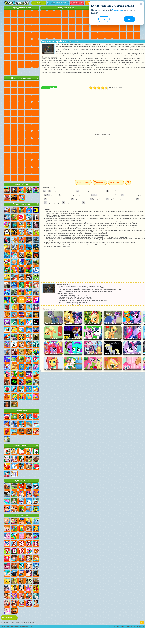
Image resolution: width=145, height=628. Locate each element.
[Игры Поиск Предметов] (14, 292)
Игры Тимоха (14, 170)
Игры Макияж (79, 28)
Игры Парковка (7, 13)
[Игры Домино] (14, 459)
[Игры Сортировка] (7, 359)
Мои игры (101, 182)
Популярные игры (21, 204)
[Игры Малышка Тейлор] (14, 558)
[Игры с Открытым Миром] (36, 292)
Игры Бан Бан (21, 156)
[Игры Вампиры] (14, 352)
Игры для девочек (65, 8)
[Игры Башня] (36, 329)
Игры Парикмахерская (72, 21)
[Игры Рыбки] (36, 493)
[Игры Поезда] (14, 247)
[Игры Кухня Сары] (28, 558)
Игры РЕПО (7, 178)
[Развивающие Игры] (21, 521)
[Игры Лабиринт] (36, 344)
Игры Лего (14, 98)
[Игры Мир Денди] (36, 190)
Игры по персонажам (21, 78)
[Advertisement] (91, 389)
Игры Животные (21, 480)
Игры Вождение (28, 57)
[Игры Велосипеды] (28, 416)
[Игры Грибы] (14, 404)
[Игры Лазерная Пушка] (36, 277)
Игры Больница (57, 28)
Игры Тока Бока (14, 149)
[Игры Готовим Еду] (28, 595)
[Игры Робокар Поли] (36, 566)
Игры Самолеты (14, 57)
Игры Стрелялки (21, 50)
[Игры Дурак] (7, 451)
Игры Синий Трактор (21, 127)
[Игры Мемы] (21, 352)
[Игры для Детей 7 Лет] (7, 551)
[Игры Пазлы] (36, 528)
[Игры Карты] (21, 451)
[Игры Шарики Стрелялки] (28, 210)
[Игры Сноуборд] (7, 424)
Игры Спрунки (35, 163)
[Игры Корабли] (36, 240)
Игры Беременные (43, 28)
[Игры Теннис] (36, 416)
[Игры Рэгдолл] (21, 367)
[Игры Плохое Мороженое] (7, 232)
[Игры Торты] (7, 307)
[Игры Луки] (21, 232)
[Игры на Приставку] (28, 374)
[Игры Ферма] (28, 284)
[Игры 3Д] (36, 269)
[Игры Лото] (28, 466)
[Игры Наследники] (28, 573)
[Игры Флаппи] (7, 329)
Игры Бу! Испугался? (35, 170)
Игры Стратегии (21, 13)
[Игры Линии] (21, 292)
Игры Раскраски (43, 21)
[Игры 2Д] (7, 277)
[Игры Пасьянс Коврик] (21, 459)
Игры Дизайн (57, 35)
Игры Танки (28, 13)
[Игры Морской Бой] (7, 255)
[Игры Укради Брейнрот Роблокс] (28, 190)
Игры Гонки (28, 28)
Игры (38, 3)
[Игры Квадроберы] (28, 431)
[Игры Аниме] (36, 595)
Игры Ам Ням (35, 98)
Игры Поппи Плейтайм (28, 178)
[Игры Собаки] (14, 493)
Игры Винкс (79, 35)
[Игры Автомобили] (14, 210)
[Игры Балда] (21, 344)
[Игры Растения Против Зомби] (14, 299)
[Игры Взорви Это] (28, 217)
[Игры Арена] (14, 240)
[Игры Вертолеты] (21, 240)
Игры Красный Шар (21, 91)
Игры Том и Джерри (7, 127)
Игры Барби (65, 13)
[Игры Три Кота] (36, 551)
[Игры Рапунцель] (28, 528)
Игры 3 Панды (14, 105)
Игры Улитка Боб (14, 91)
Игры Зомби (35, 13)
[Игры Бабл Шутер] (28, 329)
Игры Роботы (7, 35)
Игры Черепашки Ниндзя (21, 120)
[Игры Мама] (36, 603)
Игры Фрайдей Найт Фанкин (28, 156)
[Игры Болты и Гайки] (14, 367)
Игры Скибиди (35, 156)
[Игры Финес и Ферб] (7, 573)
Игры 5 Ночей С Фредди (7, 91)
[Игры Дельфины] (7, 501)
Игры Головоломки (108, 35)
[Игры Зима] (21, 329)
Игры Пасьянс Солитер (94, 28)
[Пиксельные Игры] (7, 269)
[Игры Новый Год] (36, 284)
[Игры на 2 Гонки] (28, 232)
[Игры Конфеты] (14, 536)
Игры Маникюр (65, 28)
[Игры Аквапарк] (7, 225)
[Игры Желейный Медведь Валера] (7, 558)
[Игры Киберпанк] (28, 255)
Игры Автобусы (35, 42)
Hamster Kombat (14, 163)
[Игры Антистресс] (21, 322)
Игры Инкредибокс (7, 170)
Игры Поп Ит (115, 28)
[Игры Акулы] (28, 486)
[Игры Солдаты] (21, 277)
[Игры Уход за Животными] (21, 493)
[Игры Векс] (14, 344)
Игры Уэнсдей (14, 156)
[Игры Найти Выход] (14, 225)
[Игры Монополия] (7, 474)
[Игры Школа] (14, 374)
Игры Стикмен (7, 28)
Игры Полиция (14, 35)
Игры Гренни (7, 141)
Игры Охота (28, 50)
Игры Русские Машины (21, 42)
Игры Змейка (101, 35)
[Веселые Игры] (14, 610)
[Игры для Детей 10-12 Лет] (21, 551)
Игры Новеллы (50, 28)
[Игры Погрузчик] (14, 232)
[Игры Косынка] (28, 451)
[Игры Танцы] (14, 595)
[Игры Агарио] (21, 217)
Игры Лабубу (21, 178)
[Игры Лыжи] (14, 424)
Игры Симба (28, 149)
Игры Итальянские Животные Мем (14, 178)
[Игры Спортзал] (36, 431)
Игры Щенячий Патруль (21, 84)
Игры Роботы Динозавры (21, 35)
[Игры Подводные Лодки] (28, 247)
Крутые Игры (123, 35)
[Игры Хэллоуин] (36, 255)
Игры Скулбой (35, 141)
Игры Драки (21, 28)
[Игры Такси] (7, 247)
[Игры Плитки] (7, 367)
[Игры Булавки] (36, 389)
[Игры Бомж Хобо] (14, 588)
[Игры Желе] (7, 396)
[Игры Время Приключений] (21, 573)
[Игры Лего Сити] (36, 247)
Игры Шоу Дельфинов (7, 105)
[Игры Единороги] (28, 493)
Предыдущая (84, 182)
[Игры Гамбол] (21, 566)
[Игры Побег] (36, 217)
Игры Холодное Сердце (57, 21)
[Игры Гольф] (14, 416)
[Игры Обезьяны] (36, 501)
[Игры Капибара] (28, 508)
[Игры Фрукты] (7, 389)
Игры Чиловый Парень (21, 170)
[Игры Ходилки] (28, 322)
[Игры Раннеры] (28, 314)
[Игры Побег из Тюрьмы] (28, 367)
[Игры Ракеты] (14, 322)
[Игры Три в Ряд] (7, 292)
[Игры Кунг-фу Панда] (28, 581)
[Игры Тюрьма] (7, 404)
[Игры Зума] (28, 269)
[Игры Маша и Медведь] (14, 521)
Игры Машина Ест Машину (7, 42)
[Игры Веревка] (28, 389)
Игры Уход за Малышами (50, 35)
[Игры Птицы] (7, 493)
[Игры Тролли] (7, 566)
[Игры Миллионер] (21, 314)
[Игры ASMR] (36, 367)
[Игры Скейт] (28, 424)
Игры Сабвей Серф (21, 98)
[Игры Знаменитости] (7, 610)
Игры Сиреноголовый (35, 127)
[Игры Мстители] (7, 588)
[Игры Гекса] (7, 374)
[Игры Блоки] (28, 292)
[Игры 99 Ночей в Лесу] (14, 190)
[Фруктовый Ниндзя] (14, 217)
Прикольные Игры (123, 28)
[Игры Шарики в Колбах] (14, 359)
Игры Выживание (28, 35)
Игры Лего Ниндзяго (35, 84)
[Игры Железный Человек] (36, 581)
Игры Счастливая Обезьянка (35, 120)
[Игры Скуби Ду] (21, 581)
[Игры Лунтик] (7, 536)
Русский (9, 617)
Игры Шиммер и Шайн (28, 120)
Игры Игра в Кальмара (21, 134)
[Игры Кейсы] (28, 381)
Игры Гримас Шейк (7, 163)
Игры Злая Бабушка (7, 98)
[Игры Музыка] (36, 299)
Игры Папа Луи (86, 21)
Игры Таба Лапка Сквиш (86, 35)
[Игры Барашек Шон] (14, 573)
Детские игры (21, 515)
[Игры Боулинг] (7, 416)
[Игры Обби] (21, 190)
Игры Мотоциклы (35, 21)
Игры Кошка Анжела (50, 21)
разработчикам (138, 626)
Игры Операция (72, 28)
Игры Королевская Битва (7, 21)
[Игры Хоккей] (21, 424)
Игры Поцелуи (79, 21)
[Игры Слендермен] (36, 225)
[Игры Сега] (14, 284)
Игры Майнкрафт (14, 21)
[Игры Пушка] (7, 337)
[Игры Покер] (7, 459)
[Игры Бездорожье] (28, 240)
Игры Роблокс (21, 184)
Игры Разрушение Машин (7, 71)
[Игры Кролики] (21, 501)
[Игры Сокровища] (28, 299)
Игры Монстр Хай (79, 13)
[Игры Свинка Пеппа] (21, 536)
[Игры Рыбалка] (28, 262)
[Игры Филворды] (36, 307)
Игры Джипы (35, 50)
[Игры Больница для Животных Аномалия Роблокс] (14, 197)
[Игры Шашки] (36, 459)
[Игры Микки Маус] (21, 588)
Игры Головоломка (35, 149)
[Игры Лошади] (7, 486)
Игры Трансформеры (28, 163)
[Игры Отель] (21, 381)
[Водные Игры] (28, 396)
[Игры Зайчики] (14, 501)
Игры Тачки (21, 105)
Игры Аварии (28, 21)
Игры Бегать (14, 50)
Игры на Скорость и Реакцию (137, 28)
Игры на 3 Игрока (115, 35)
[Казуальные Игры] (7, 344)
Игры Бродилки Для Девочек (86, 13)
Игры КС (14, 64)
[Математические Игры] (21, 528)
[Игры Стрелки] (21, 396)
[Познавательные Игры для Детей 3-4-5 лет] (28, 521)
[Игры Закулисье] (36, 337)
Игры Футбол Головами (21, 57)
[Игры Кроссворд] (21, 262)
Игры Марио (21, 113)
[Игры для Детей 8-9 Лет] (14, 551)
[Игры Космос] (7, 240)
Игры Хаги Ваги (14, 141)
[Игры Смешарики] (36, 521)
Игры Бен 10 (7, 120)
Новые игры (77, 3)
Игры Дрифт (28, 42)
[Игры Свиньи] (14, 486)
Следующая (114, 182)
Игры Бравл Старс (14, 134)
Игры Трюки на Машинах (94, 35)
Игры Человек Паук (28, 113)
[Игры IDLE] (21, 389)
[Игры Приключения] (36, 232)
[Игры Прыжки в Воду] (36, 424)
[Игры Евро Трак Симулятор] (21, 307)
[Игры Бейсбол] (7, 439)
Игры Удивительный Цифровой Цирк (21, 163)
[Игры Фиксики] (36, 558)
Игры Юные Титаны (14, 127)
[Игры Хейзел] (7, 528)
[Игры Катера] (14, 277)
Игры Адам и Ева (14, 120)
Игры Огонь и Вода (57, 13)
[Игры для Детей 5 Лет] (28, 543)
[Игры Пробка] (14, 396)
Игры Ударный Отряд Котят (14, 113)
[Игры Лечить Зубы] (14, 603)
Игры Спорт (21, 411)
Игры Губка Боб (14, 84)
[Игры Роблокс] (7, 190)
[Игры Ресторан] (7, 595)
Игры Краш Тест (28, 64)
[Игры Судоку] (14, 466)
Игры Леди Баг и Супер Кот (35, 91)
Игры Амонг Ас (7, 134)
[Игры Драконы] (21, 486)
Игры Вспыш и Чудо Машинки (28, 105)
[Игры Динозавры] (21, 508)
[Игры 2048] (21, 299)
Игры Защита (137, 35)
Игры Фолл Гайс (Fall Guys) (28, 127)
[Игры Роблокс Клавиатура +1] (21, 197)
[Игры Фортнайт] (21, 255)
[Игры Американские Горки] (14, 314)
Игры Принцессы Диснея (86, 28)
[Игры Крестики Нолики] (14, 474)
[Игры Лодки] (21, 247)
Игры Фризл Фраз (35, 113)
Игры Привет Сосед (28, 141)
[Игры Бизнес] (28, 307)
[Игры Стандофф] (7, 381)
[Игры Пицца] (36, 588)
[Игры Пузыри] (36, 536)
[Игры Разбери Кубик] (14, 262)
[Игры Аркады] (36, 210)
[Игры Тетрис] (7, 299)
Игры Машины (21, 21)
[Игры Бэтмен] (36, 573)
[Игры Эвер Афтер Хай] (28, 603)
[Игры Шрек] (14, 581)
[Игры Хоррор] (36, 322)
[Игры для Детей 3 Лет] (14, 543)
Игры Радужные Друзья (7, 149)
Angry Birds (28, 98)
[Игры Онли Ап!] (7, 352)
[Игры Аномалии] (14, 381)
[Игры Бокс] (7, 431)
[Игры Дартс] (21, 431)
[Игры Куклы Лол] (21, 603)
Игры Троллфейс (28, 91)
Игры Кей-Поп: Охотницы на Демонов (35, 178)
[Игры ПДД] (28, 225)
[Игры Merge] (36, 352)
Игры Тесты (72, 13)
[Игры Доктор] (14, 255)
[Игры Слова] (14, 329)
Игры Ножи (108, 28)
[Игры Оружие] (7, 284)
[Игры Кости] (36, 466)
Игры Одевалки (65, 21)
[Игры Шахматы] (28, 459)
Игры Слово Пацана (7, 156)
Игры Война (35, 57)
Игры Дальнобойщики (7, 64)
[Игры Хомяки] (7, 508)
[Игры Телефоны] (28, 359)
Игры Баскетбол (130, 35)
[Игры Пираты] (28, 277)
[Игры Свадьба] (7, 603)
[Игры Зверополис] (14, 566)
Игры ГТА (14, 42)
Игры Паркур (7, 57)
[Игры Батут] (14, 431)
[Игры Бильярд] (21, 416)
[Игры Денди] (36, 314)
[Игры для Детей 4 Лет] (21, 543)
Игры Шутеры (7, 50)
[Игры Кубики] (7, 262)
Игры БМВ (21, 64)
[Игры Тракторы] (36, 262)
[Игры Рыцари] (28, 352)
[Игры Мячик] (7, 314)
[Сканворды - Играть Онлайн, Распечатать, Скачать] (28, 337)
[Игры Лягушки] (36, 508)
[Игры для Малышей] (7, 521)
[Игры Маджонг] (14, 451)
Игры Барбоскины (7, 113)
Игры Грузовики (14, 28)
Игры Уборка (65, 35)
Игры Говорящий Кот (28, 84)
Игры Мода (43, 35)
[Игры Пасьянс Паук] (36, 451)
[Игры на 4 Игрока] (21, 210)
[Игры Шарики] (14, 269)
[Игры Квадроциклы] (14, 337)
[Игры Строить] (21, 374)
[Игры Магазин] (28, 588)
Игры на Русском (101, 28)
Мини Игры (130, 28)
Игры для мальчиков (58, 3)
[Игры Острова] (21, 359)
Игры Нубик (21, 141)
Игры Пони (43, 13)
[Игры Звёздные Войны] (21, 284)
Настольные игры (21, 445)
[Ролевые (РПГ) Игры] (7, 217)
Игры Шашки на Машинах (14, 71)
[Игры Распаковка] (36, 396)
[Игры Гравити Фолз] (28, 566)
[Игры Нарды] (7, 466)
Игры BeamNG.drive (35, 64)
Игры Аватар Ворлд (21, 149)
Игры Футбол (14, 13)
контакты (112, 626)
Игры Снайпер (35, 28)
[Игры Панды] (36, 486)
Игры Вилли (7, 84)
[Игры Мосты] (36, 374)
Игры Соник (35, 105)
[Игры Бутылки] (14, 389)
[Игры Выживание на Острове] (36, 381)
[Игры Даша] (28, 536)
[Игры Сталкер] (21, 337)
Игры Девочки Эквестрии (50, 13)
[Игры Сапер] (21, 466)
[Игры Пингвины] (28, 501)
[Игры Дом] (21, 595)
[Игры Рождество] (14, 528)
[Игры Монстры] (7, 322)
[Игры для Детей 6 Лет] (36, 543)
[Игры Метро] (21, 269)
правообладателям (124, 626)
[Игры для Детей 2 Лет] (7, 543)
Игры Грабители (35, 35)
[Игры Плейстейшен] (28, 344)
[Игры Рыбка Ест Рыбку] (36, 359)
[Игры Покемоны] (7, 581)
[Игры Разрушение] (14, 307)
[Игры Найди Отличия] (21, 558)
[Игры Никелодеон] (21, 225)
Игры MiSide (28, 170)
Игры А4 (28, 134)
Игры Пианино (72, 35)
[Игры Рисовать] (28, 551)
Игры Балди (35, 134)
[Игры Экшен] (7, 210)
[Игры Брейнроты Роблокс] (7, 197)
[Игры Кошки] (14, 508)
